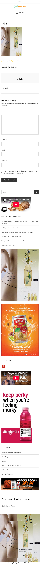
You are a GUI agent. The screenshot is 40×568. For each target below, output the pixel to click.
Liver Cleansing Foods (8, 245)
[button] (20, 13)
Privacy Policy (12, 563)
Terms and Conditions (25, 563)
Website (4, 161)
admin (20, 79)
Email (3, 150)
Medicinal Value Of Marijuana (11, 452)
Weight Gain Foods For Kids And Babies (14, 241)
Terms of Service (7, 474)
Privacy (3, 461)
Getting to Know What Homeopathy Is (14, 228)
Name (4, 139)
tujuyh (5, 88)
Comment (5, 113)
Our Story (4, 457)
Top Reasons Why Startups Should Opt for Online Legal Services (19, 222)
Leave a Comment (18, 61)
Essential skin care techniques (11, 236)
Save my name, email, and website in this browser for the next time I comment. (21, 172)
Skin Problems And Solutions (11, 465)
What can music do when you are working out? (17, 232)
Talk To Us (4, 470)
